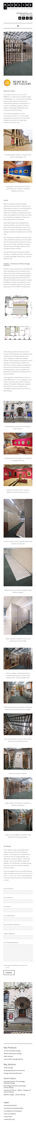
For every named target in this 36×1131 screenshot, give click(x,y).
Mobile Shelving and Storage (13, 1053)
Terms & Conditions (10, 1114)
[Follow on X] (27, 18)
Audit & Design (8, 1068)
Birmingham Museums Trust (12, 116)
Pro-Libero (18, 380)
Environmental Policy (10, 1105)
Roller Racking (8, 1056)
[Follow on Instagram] (30, 18)
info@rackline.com (24, 13)
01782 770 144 (26, 15)
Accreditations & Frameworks (13, 1111)
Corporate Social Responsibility (13, 1108)
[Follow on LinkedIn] (19, 18)
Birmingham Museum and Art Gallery (15, 95)
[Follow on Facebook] (23, 18)
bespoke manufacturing (25, 873)
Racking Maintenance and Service (14, 1070)
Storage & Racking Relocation (13, 1073)
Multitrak (27, 377)
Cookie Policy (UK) (9, 1119)
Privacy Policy (8, 1116)
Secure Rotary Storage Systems (13, 1059)
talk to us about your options (12, 875)
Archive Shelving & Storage (12, 1051)
